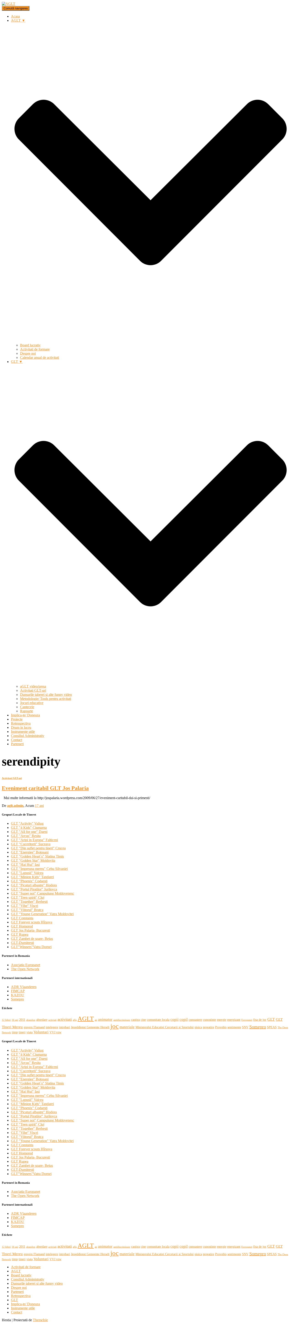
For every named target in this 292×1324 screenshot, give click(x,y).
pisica (198, 1027)
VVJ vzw (55, 1032)
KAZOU (17, 995)
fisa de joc (259, 1019)
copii (174, 1019)
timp (15, 1032)
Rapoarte (26, 711)
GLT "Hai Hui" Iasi (25, 865)
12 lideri (6, 1020)
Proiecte (17, 719)
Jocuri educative (31, 703)
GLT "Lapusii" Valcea (27, 873)
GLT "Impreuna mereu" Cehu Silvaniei (39, 869)
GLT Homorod (22, 926)
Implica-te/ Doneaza (25, 715)
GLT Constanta (22, 918)
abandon (30, 1020)
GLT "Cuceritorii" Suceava (30, 844)
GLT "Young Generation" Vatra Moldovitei (42, 914)
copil (184, 1019)
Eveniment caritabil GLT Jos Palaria (45, 788)
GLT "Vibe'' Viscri (24, 906)
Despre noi (28, 353)
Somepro (17, 999)
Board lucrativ (30, 345)
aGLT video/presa (33, 686)
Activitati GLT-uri (33, 690)
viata (29, 1032)
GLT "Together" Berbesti (29, 902)
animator (105, 1019)
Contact (16, 740)
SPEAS (272, 1027)
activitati (64, 1019)
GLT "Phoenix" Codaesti (29, 881)
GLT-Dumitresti (22, 943)
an (96, 1020)
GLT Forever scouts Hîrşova (31, 922)
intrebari (64, 1027)
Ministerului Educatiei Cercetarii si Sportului (165, 1027)
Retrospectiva (21, 723)
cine (143, 1019)
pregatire (208, 1027)
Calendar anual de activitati (39, 357)
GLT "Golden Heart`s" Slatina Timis (37, 856)
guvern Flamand (34, 1027)
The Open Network (25, 969)
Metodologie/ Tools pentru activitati (45, 699)
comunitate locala (158, 1019)
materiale (127, 1027)
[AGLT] (8, 4)
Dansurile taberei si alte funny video (46, 695)
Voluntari (41, 1032)
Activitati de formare (35, 349)
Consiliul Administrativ (27, 736)
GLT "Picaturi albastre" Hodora (34, 885)
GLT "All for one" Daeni (29, 832)
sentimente (234, 1027)
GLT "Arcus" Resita (26, 836)
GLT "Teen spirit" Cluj (27, 897)
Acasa (15, 16)
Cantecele (27, 707)
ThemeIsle (40, 1320)
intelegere (52, 1027)
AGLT (86, 1018)
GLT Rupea (19, 934)
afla (75, 1020)
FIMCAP (18, 991)
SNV (245, 1027)
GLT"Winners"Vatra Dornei (31, 947)
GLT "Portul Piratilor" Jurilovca (34, 889)
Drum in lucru (21, 727)
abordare (41, 1019)
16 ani (15, 1020)
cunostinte (209, 1019)
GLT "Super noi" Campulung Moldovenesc (42, 893)
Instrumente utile (23, 732)
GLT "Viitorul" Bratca (27, 910)
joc (114, 1026)
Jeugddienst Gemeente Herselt (90, 1027)
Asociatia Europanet (25, 965)
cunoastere (195, 1019)
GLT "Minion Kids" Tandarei (32, 877)
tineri (22, 1032)
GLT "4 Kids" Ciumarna (29, 827)
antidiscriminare (121, 1020)
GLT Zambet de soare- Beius (32, 939)
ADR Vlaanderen (23, 987)
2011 (22, 1019)
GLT (271, 1019)
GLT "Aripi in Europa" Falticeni (34, 840)
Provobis (221, 1027)
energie (221, 1019)
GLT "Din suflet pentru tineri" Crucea (38, 848)
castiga (135, 1019)
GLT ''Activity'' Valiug (27, 823)
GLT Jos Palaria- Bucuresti (30, 930)
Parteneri (17, 744)
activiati (52, 1020)
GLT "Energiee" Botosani (30, 852)
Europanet (246, 1020)
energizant (233, 1019)
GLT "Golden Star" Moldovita (33, 860)
